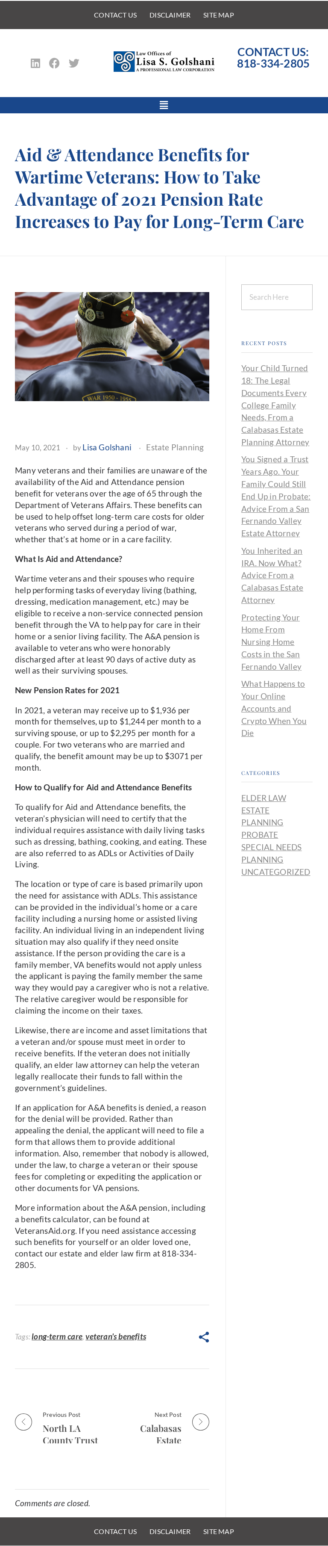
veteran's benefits (115, 1336)
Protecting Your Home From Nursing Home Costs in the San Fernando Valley (271, 641)
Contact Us (115, 15)
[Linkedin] (35, 63)
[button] (164, 105)
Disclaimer (169, 15)
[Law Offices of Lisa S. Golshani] (164, 61)
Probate (259, 835)
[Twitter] (74, 63)
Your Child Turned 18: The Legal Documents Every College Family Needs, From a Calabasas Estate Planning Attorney (275, 405)
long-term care (57, 1336)
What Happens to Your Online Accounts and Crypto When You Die (274, 708)
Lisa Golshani (107, 447)
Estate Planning (175, 447)
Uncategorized (275, 872)
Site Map (218, 15)
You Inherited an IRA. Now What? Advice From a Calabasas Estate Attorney (272, 575)
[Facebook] (54, 63)
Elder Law (263, 798)
